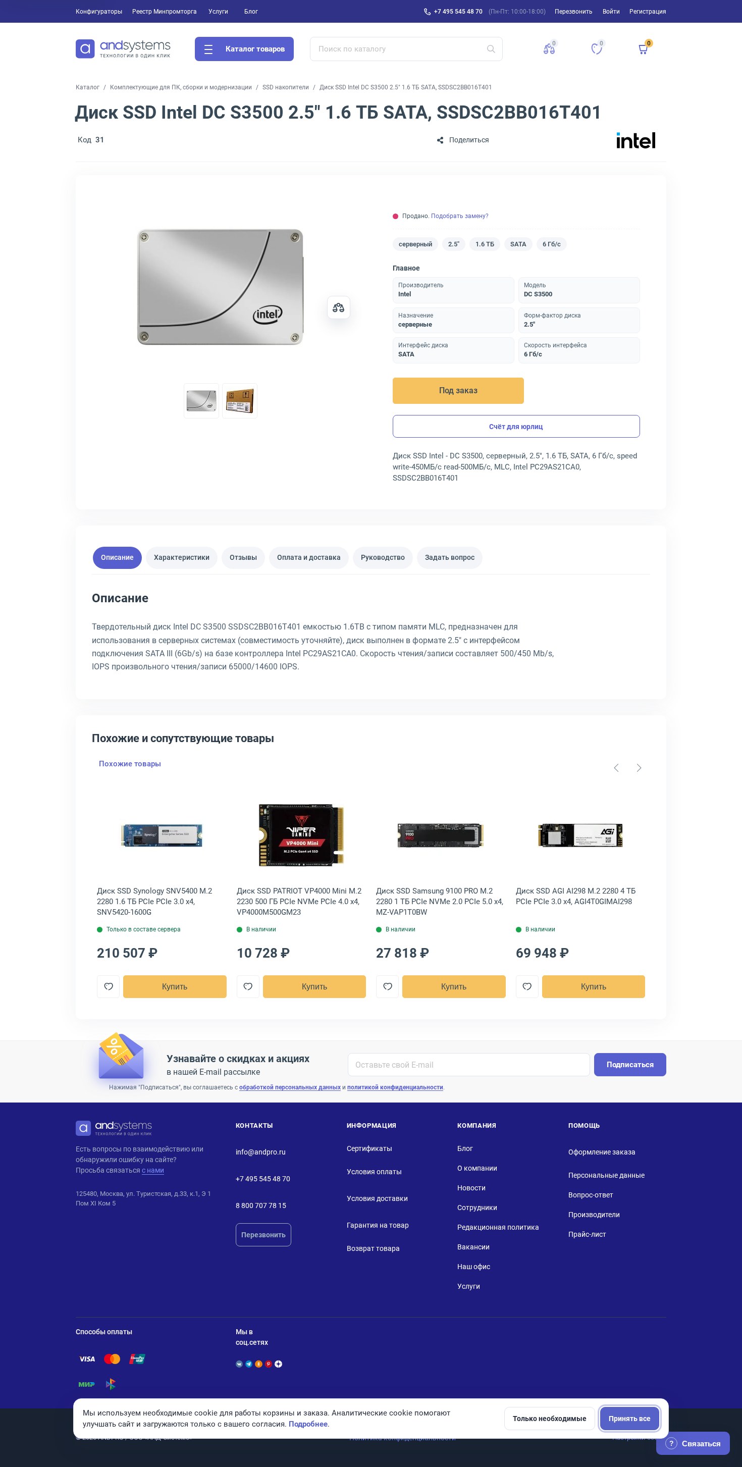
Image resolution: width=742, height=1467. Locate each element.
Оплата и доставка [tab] (309, 557)
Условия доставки (377, 1198)
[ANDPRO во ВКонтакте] (239, 1364)
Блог (251, 11)
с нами (153, 1170)
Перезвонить (263, 1235)
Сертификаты (369, 1148)
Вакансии (473, 1247)
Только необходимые (550, 1418)
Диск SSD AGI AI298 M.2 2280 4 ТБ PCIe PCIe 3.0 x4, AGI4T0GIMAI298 (575, 896)
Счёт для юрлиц (516, 427)
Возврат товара (373, 1248)
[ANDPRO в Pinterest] (268, 1364)
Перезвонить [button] (574, 11)
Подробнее (308, 1424)
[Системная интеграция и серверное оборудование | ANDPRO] (123, 49)
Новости (471, 1188)
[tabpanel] (371, 636)
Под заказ (458, 390)
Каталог (87, 87)
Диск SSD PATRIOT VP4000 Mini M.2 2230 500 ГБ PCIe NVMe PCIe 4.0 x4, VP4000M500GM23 (299, 901)
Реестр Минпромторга (164, 11)
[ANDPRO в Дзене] (278, 1364)
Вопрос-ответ (590, 1195)
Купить (174, 986)
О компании (477, 1168)
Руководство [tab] (383, 557)
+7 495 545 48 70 (458, 11)
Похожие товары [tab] (130, 763)
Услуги (218, 11)
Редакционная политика (498, 1227)
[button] (549, 49)
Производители (594, 1215)
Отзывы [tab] (243, 557)
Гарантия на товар (378, 1225)
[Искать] (491, 49)
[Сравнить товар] (338, 307)
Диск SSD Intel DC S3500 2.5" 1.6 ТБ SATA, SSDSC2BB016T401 (406, 87)
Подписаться (630, 1064)
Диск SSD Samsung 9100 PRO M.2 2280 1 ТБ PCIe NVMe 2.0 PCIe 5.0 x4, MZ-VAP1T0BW (439, 901)
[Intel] (636, 140)
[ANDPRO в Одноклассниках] (258, 1364)
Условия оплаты (374, 1172)
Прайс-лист (587, 1234)
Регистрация (647, 11)
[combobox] (406, 49)
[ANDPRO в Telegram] (248, 1364)
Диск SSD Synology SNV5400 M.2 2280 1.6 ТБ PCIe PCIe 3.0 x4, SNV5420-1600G (154, 901)
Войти (611, 11)
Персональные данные (606, 1175)
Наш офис (473, 1267)
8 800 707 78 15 (261, 1205)
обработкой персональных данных (290, 1087)
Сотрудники (477, 1207)
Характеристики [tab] (181, 557)
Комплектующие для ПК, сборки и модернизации (181, 87)
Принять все (630, 1418)
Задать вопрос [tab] (449, 557)
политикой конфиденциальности (395, 1087)
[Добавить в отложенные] (108, 986)
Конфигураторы (99, 11)
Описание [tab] (117, 557)
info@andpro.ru (261, 1152)
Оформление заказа (601, 1152)
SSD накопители (285, 87)
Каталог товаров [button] (255, 49)
